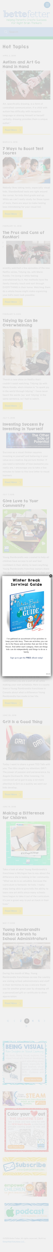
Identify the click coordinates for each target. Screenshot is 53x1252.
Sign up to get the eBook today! (26, 658)
